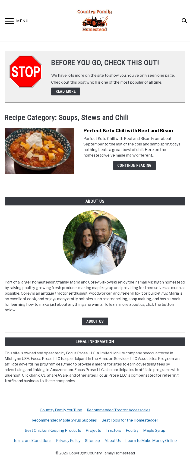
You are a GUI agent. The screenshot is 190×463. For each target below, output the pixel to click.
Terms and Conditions (32, 440)
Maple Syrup (154, 430)
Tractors (113, 430)
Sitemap (92, 440)
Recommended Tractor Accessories (118, 410)
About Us (95, 321)
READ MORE (66, 91)
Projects (93, 430)
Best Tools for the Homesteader (129, 420)
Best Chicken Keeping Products (53, 430)
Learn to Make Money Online (151, 440)
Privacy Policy (68, 440)
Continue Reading (134, 165)
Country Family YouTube (61, 410)
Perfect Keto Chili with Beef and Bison (128, 130)
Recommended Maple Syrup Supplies (64, 420)
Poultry (132, 430)
